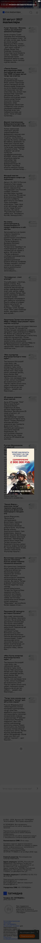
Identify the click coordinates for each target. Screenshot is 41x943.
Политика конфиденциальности (12, 938)
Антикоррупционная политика (11, 922)
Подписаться (27, 936)
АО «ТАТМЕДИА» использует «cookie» (11, 925)
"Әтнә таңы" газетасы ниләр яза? (17, 788)
